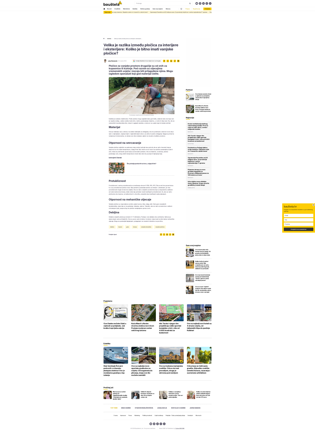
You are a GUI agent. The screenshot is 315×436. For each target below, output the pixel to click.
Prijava (188, 9)
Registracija (196, 9)
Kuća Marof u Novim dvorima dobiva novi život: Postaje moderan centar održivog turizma (203, 108)
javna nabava (195, 408)
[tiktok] (203, 3)
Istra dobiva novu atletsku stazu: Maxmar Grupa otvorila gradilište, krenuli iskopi (198, 183)
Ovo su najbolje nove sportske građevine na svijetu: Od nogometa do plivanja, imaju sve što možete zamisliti (141, 370)
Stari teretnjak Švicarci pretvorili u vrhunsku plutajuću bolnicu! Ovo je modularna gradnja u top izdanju (114, 370)
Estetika (135, 9)
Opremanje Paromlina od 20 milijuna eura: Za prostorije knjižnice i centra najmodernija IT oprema (150, 12)
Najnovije (190, 118)
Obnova (168, 9)
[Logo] (113, 3)
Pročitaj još (108, 387)
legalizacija (162, 408)
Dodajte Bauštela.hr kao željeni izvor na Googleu (148, 60)
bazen (120, 227)
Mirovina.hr (198, 415)
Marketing (137, 415)
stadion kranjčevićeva (144, 408)
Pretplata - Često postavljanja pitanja (175, 415)
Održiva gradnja (145, 9)
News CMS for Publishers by (171, 428)
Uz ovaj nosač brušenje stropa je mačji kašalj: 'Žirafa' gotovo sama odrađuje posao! (202, 277)
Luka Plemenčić (112, 61)
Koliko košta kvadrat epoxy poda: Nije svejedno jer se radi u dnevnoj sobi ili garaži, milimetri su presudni (202, 265)
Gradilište (117, 9)
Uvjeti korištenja (159, 415)
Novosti (109, 9)
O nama (116, 415)
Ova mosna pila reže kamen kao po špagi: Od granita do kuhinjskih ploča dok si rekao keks (202, 252)
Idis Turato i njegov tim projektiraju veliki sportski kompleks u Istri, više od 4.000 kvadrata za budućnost (199, 138)
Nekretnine (126, 9)
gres (127, 227)
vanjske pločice (159, 227)
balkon (112, 227)
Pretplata (207, 9)
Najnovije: (108, 12)
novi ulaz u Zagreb (178, 408)
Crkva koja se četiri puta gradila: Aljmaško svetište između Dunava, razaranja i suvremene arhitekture (198, 369)
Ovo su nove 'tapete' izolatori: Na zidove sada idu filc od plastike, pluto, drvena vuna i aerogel (203, 289)
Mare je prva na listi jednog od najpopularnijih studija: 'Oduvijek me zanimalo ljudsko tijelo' (120, 395)
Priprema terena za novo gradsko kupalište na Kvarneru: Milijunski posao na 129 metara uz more (209, 12)
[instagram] (200, 3)
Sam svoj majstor (158, 9)
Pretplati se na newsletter (298, 229)
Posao (130, 415)
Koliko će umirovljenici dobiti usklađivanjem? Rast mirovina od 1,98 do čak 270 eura (203, 394)
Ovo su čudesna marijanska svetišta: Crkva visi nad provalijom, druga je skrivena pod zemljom (171, 369)
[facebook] (206, 3)
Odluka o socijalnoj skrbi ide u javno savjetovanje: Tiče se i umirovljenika (175, 394)
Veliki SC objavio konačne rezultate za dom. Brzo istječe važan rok (147, 394)
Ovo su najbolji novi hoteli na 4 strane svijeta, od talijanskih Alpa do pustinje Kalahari (199, 326)
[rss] (210, 3)
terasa (135, 227)
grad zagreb (126, 408)
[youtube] (196, 3)
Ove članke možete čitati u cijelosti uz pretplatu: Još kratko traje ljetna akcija (203, 96)
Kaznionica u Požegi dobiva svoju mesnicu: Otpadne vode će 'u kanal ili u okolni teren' (198, 149)
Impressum (123, 415)
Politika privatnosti (147, 415)
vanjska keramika (146, 227)
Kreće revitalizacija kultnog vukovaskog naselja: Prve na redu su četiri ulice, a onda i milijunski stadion (198, 126)
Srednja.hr (190, 415)
